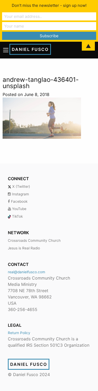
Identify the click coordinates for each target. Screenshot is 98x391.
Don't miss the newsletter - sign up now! (49, 5)
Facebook (18, 201)
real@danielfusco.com (26, 272)
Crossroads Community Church (34, 240)
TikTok (17, 216)
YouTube (18, 209)
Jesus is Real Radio (24, 248)
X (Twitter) (20, 186)
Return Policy (19, 333)
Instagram (20, 194)
